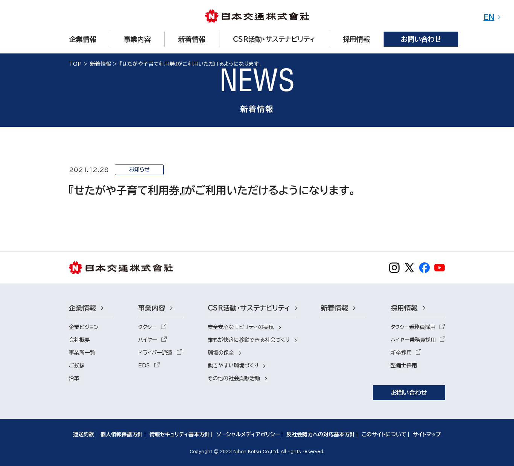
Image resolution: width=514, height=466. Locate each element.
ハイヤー (147, 340)
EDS (144, 365)
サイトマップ (427, 434)
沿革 (74, 378)
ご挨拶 (77, 365)
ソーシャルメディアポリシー (248, 434)
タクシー (147, 327)
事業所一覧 (82, 352)
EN (489, 17)
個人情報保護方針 (121, 434)
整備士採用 (404, 365)
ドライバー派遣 (155, 352)
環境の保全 (221, 352)
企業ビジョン (84, 327)
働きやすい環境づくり (233, 365)
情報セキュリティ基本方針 (179, 434)
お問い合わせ (409, 393)
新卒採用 (401, 352)
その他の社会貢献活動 (234, 378)
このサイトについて (384, 434)
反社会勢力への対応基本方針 (320, 434)
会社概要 (79, 340)
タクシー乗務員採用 (413, 327)
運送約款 (83, 434)
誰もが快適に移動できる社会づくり (249, 340)
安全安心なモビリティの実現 (241, 327)
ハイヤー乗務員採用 (413, 340)
